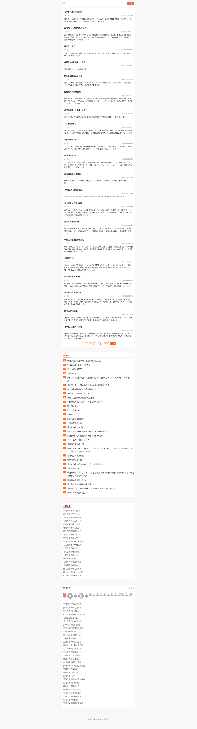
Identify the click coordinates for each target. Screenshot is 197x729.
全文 (87, 40)
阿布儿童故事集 (69, 638)
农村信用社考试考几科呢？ (75, 28)
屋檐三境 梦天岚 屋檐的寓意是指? (81, 398)
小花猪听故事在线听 (71, 555)
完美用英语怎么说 (74, 460)
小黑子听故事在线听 (71, 548)
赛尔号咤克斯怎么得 (72, 292)
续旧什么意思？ (70, 46)
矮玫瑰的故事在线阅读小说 (74, 614)
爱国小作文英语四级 (71, 659)
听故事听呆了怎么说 (71, 514)
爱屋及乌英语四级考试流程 (74, 679)
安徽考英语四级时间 (71, 611)
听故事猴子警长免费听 (72, 518)
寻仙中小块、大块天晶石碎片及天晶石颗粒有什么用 (88, 385)
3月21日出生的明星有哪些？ (79, 365)
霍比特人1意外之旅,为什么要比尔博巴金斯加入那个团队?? (91, 488)
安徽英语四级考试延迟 (72, 652)
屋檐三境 (71, 415)
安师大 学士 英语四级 (71, 625)
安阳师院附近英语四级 (72, 604)
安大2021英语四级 (70, 618)
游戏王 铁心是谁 (71, 311)
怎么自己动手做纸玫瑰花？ (78, 393)
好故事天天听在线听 (71, 558)
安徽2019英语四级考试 (72, 690)
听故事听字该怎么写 (71, 535)
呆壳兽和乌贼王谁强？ (73, 12)
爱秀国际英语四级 (70, 672)
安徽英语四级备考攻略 (72, 696)
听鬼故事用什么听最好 (72, 552)
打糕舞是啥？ (69, 258)
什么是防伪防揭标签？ (76, 456)
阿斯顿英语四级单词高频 (73, 628)
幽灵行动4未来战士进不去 (74, 62)
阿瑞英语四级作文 (70, 700)
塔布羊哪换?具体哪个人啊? (75, 110)
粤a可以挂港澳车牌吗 (73, 327)
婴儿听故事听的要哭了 (72, 569)
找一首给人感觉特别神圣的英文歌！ (82, 484)
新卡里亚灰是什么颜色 (73, 203)
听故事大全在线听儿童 (72, 562)
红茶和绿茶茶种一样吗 (76, 480)
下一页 (113, 344)
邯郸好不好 (71, 373)
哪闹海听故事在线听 (71, 528)
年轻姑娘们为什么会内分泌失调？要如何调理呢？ (87, 431)
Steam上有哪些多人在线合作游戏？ (81, 389)
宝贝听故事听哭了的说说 (73, 541)
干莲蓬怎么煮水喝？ (75, 423)
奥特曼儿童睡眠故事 (71, 686)
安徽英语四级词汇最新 (72, 642)
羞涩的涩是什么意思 (72, 174)
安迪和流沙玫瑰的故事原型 (74, 666)
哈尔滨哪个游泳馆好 (75, 419)
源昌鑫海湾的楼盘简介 (73, 92)
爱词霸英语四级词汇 (71, 683)
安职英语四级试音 (70, 669)
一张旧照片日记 (70, 155)
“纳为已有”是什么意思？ (74, 190)
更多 (130, 588)
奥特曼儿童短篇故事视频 (73, 645)
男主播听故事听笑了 (71, 538)
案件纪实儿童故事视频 (72, 635)
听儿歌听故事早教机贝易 (73, 545)
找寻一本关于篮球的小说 (77, 493)
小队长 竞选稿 (70, 124)
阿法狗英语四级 (69, 632)
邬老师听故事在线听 (71, 511)
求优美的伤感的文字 (72, 140)
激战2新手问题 (73, 468)
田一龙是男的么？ (74, 410)
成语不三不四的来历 (75, 444)
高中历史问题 (72, 406)
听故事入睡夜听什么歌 (72, 531)
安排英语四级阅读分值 (72, 608)
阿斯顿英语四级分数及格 (73, 703)
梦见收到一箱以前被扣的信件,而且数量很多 (84, 436)
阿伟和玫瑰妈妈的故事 (72, 649)
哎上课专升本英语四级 (72, 621)
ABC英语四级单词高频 (72, 693)
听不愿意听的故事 (70, 565)
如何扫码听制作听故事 (72, 576)
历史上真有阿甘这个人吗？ (78, 440)
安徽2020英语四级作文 (72, 655)
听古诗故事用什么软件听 (73, 572)
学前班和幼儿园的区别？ (74, 240)
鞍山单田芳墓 (68, 676)
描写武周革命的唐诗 (72, 222)
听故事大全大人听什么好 (73, 521)
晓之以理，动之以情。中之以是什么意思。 (84, 361)
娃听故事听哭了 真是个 (72, 524)
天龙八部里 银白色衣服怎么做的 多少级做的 (85, 464)
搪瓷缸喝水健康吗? (75, 427)
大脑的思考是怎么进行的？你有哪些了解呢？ (85, 402)
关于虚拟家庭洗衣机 (72, 277)
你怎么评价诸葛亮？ (75, 369)
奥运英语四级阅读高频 (72, 662)
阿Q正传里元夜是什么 (73, 76)
